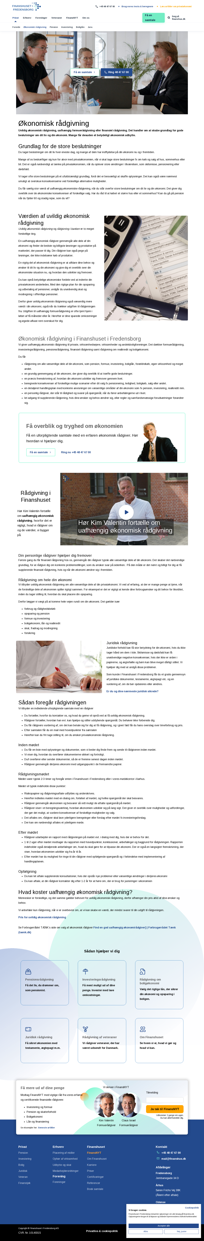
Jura (90, 27)
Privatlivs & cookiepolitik (102, 1231)
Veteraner (56, 17)
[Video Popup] (126, 512)
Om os (85, 17)
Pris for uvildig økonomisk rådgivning (42, 917)
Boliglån (80, 27)
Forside (16, 27)
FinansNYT (72, 17)
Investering (67, 27)
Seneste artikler (46, 1127)
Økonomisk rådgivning (34, 27)
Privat (15, 17)
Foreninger (41, 17)
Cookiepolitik (192, 1208)
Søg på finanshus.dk (178, 17)
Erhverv (27, 17)
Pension (54, 27)
